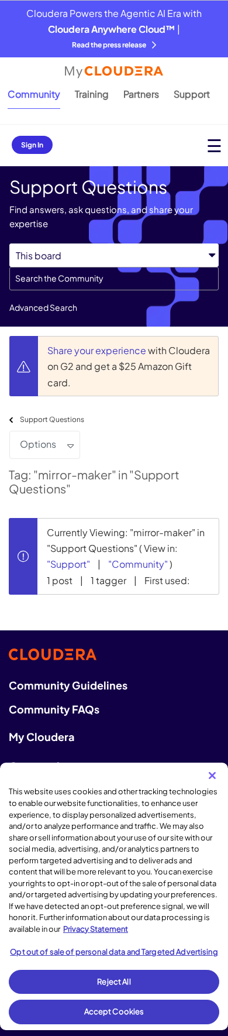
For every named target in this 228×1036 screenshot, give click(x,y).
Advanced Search (43, 307)
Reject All (113, 981)
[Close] (212, 775)
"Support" (68, 564)
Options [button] (38, 444)
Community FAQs (54, 709)
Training (92, 94)
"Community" (138, 564)
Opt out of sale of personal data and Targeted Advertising (113, 951)
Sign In (32, 144)
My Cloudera (41, 736)
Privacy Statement (95, 929)
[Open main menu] (214, 145)
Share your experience (97, 350)
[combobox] (114, 278)
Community (34, 94)
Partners (141, 94)
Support (192, 94)
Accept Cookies (114, 1011)
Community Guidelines (68, 685)
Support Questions (52, 419)
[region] (114, 896)
